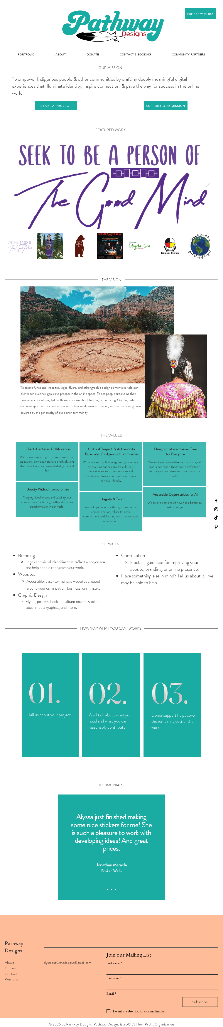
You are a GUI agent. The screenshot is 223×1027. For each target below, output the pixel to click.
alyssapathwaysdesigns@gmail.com (67, 962)
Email (111, 993)
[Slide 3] (115, 889)
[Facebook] (216, 500)
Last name (114, 978)
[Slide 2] (111, 889)
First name (114, 963)
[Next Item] (207, 183)
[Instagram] (216, 509)
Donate (10, 968)
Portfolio (11, 979)
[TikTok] (216, 517)
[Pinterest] (216, 526)
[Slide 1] (107, 889)
